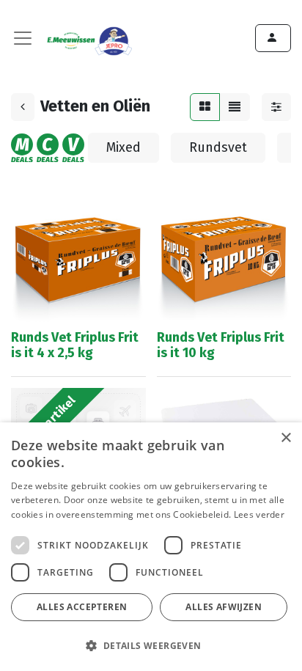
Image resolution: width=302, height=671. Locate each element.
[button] (149, 645)
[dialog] (151, 546)
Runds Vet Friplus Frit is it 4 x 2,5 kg (75, 345)
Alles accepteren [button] (82, 607)
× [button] (285, 438)
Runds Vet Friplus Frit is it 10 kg (220, 345)
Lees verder (259, 514)
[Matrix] (205, 107)
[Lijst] (234, 107)
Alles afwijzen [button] (223, 607)
